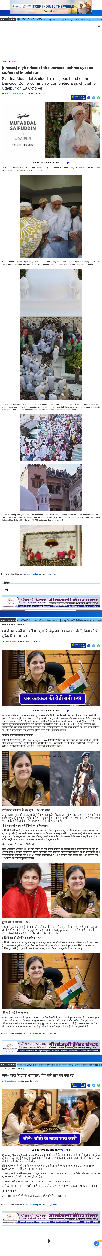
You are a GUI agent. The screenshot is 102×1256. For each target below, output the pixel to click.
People (14, 61)
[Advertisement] (51, 40)
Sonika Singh (10, 641)
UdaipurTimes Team (13, 93)
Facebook (27, 574)
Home (5, 61)
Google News (52, 574)
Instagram (37, 574)
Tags (6, 582)
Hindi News (16, 624)
